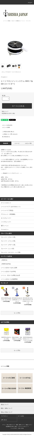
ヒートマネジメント (17, 71)
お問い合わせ (4, 419)
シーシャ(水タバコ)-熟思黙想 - (9, 279)
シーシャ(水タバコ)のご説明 (9, 267)
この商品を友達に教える (8, 131)
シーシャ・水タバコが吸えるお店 (10, 275)
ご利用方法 (4, 260)
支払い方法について (11, 424)
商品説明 (5, 143)
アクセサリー (8, 71)
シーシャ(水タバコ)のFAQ (8, 271)
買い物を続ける (6, 136)
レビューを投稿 (6, 127)
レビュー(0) (28, 143)
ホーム (3, 71)
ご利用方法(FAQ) (6, 264)
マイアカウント (4, 416)
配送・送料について (20, 424)
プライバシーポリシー (22, 426)
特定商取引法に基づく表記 (8, 113)
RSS (19, 428)
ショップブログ (14, 428)
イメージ (17, 143)
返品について (5, 111)
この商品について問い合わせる (9, 134)
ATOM (22, 428)
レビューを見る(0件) (7, 125)
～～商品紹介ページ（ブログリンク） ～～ (11, 173)
